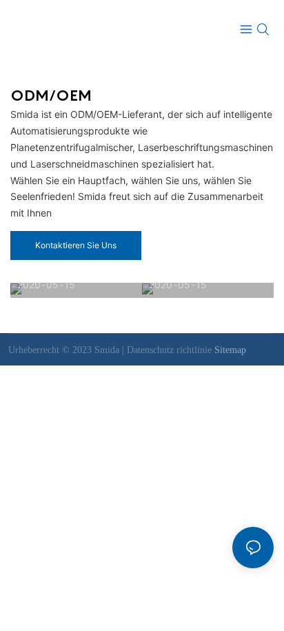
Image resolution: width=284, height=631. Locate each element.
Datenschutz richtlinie (170, 350)
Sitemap (230, 350)
